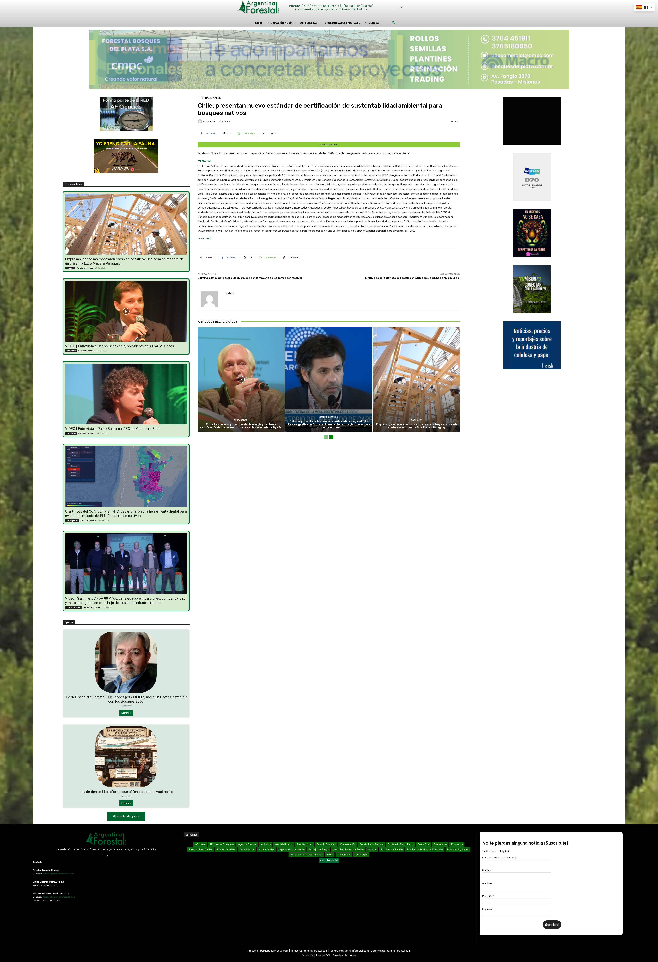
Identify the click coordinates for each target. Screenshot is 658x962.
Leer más (126, 713)
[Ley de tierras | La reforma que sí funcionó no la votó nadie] (126, 757)
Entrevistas (71, 351)
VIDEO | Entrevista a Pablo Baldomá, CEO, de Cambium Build (112, 429)
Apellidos (488, 883)
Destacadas (240, 420)
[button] (393, 23)
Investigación (72, 520)
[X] (402, 7)
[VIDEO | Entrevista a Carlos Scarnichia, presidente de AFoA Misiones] (126, 311)
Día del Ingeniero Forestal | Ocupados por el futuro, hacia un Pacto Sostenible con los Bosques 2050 (126, 699)
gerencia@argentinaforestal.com (58, 873)
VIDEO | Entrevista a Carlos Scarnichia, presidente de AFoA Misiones (119, 346)
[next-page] (331, 437)
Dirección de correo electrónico (499, 857)
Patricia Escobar (85, 268)
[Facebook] (394, 7)
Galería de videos (73, 607)
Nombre (487, 870)
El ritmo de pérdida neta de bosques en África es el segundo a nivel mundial (412, 277)
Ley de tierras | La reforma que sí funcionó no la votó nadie (126, 792)
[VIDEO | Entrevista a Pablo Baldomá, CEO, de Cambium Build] (126, 394)
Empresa (488, 909)
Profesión (488, 896)
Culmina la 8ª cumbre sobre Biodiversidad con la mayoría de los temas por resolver (250, 277)
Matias (211, 121)
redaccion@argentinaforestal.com (59, 897)
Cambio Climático (328, 417)
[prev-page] (326, 437)
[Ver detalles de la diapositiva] (329, 58)
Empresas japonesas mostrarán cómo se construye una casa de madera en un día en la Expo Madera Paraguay (417, 426)
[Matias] (200, 121)
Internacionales (209, 98)
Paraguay (70, 268)
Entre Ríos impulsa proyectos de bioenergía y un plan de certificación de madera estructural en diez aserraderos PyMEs (241, 426)
